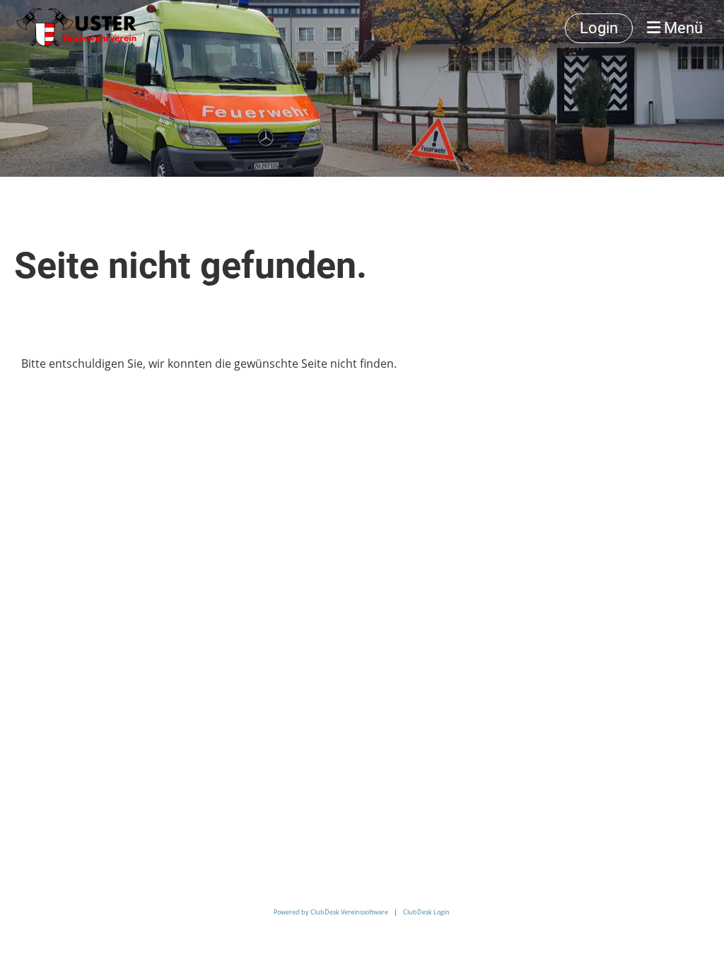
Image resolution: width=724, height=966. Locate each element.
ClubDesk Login (426, 911)
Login (599, 28)
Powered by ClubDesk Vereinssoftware (331, 911)
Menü (681, 28)
